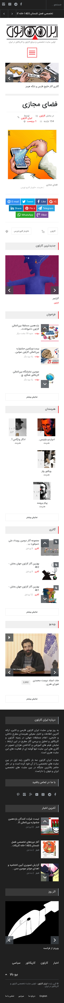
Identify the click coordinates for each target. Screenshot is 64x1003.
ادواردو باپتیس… (46, 439)
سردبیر (21, 996)
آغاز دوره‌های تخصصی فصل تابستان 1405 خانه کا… (34, 14)
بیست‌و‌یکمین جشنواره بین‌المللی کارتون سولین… (26, 350)
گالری (37, 548)
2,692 (26, 682)
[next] (55, 78)
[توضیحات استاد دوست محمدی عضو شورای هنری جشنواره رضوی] (34, 654)
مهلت (37, 333)
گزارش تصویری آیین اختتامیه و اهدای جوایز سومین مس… (23, 867)
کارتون (42, 116)
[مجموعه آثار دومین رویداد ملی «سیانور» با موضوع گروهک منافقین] (50, 548)
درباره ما (31, 996)
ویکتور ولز (46, 471)
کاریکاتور (30, 963)
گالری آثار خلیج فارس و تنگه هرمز (42, 86)
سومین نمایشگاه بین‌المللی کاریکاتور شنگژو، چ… (26, 373)
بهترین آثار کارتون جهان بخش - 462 (24, 565)
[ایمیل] (9, 4)
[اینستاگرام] (3, 4)
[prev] (9, 78)
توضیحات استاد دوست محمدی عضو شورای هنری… (48, 682)
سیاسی (16, 963)
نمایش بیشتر (32, 397)
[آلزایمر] (32, 274)
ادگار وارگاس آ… (17, 439)
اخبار (37, 827)
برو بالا (14, 974)
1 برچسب (31, 121)
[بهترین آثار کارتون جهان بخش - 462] (50, 571)
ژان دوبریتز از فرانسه (53, 948)
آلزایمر (56, 298)
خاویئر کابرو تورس (21, 231)
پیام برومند (42, 503)
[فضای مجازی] (32, 154)
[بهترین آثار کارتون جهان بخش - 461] (50, 594)
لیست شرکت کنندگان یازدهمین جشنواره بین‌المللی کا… (23, 821)
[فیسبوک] (21, 4)
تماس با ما (9, 996)
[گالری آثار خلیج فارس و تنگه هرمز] (32, 72)
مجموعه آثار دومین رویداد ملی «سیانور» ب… (24, 542)
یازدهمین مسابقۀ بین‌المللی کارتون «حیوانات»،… (25, 327)
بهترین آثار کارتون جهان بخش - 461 (24, 589)
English (43, 996)
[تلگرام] (17, 4)
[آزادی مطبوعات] (34, 922)
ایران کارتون (26, 118)
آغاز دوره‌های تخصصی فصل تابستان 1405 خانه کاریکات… (25, 844)
